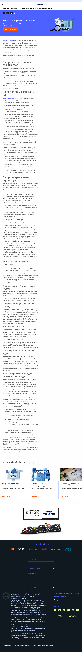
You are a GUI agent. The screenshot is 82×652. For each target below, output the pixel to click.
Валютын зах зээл (8, 40)
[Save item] (14, 13)
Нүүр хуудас (6, 8)
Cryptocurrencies (32, 573)
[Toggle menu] (2, 4)
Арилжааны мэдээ (33, 578)
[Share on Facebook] (4, 13)
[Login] (80, 5)
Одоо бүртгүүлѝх (10, 29)
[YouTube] (59, 610)
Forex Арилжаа (32, 559)
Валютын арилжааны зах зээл (11, 98)
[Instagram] (64, 610)
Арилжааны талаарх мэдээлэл (36, 564)
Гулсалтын (7, 109)
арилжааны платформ (10, 417)
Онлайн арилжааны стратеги (27, 8)
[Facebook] (55, 610)
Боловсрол (14, 8)
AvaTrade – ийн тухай (33, 587)
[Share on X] (7, 13)
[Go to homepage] (8, 645)
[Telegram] (77, 610)
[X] (68, 610)
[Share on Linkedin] (11, 13)
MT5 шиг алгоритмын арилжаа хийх (14, 415)
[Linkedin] (73, 610)
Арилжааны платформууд (35, 568)
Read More (5, 496)
